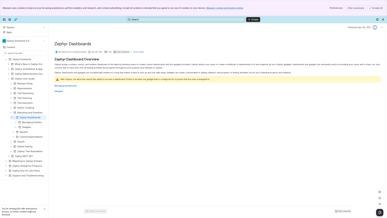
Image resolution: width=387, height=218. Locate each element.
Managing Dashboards (65, 85)
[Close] (44, 209)
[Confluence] (15, 19)
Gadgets (58, 91)
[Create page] (379, 204)
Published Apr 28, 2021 (359, 27)
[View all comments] (379, 192)
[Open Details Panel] (379, 198)
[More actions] (44, 41)
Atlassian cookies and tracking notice (224, 8)
